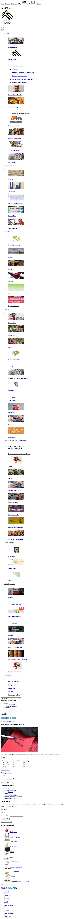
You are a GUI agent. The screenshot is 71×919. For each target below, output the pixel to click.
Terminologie (11, 437)
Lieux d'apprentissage (14, 245)
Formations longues (13, 293)
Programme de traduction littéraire (18, 378)
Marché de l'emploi (13, 359)
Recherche (14, 4)
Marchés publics (12, 162)
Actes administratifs (13, 150)
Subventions (11, 390)
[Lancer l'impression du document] (11, 718)
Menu (2, 4)
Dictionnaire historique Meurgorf (17, 659)
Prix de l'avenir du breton (15, 539)
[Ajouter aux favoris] (15, 718)
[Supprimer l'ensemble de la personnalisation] (8, 718)
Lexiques (10, 691)
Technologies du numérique (19, 76)
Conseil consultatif (13, 126)
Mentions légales (9, 905)
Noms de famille (12, 228)
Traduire (10, 425)
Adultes (10, 269)
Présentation (11, 556)
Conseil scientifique (13, 107)
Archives (14, 623)
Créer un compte (5, 809)
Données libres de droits (14, 671)
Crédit (6, 902)
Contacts (10, 580)
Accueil (6, 703)
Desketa (10, 257)
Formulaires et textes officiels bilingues (19, 454)
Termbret (14, 69)
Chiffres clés (11, 191)
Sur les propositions (6, 773)
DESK (13, 397)
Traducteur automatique (15, 647)
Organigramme (12, 47)
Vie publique (11, 688)
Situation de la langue (14, 681)
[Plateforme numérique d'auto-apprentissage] (16, 254)
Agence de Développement (19, 82)
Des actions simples (13, 515)
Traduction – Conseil (17, 66)
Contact (39, 4)
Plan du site (7, 895)
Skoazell (14, 400)
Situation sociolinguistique (15, 203)
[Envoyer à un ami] (13, 718)
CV (13, 366)
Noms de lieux (12, 216)
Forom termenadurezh (14, 616)
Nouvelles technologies (14, 490)
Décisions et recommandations (20, 113)
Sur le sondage (5, 770)
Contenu (7, 4)
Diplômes (10, 281)
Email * (3, 812)
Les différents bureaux (14, 138)
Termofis (10, 597)
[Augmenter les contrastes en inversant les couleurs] (6, 718)
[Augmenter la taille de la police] (4, 718)
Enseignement (12, 335)
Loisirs (10, 347)
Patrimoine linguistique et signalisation (23, 72)
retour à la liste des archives (8, 721)
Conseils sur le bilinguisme (15, 527)
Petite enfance (12, 323)
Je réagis (3, 776)
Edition (10, 478)
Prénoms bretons (13, 502)
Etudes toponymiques (14, 695)
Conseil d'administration (15, 95)
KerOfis (10, 635)
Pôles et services (12, 59)
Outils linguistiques (11, 704)
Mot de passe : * (5, 815)
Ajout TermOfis (16, 604)
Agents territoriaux (13, 306)
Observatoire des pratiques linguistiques (23, 79)
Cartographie (12, 568)
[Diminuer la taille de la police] (2, 718)
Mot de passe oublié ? (6, 822)
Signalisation (11, 412)
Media (10, 466)
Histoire (10, 179)
